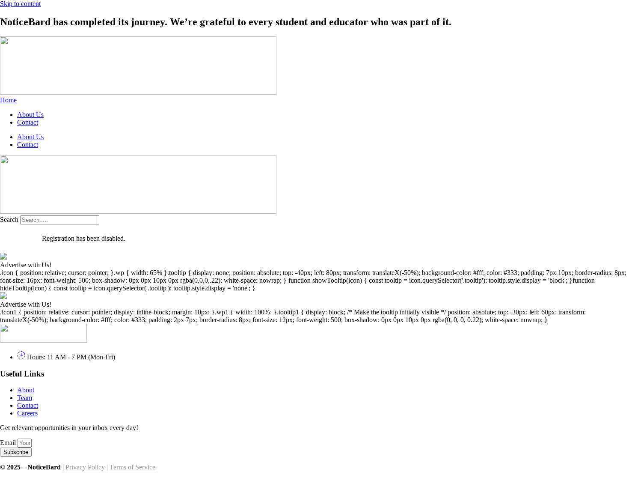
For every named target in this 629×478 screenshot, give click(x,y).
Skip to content (20, 3)
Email (9, 442)
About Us (30, 114)
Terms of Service (132, 467)
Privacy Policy (85, 467)
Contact (27, 122)
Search (9, 219)
